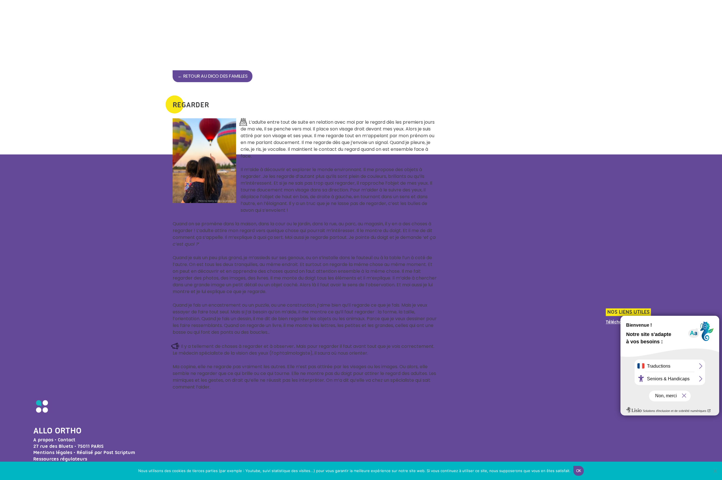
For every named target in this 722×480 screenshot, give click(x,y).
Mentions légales (52, 452)
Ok (578, 471)
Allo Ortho (57, 430)
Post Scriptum (119, 452)
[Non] (715, 471)
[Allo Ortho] (42, 413)
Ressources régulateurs (60, 459)
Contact (66, 439)
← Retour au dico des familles (213, 76)
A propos (43, 439)
